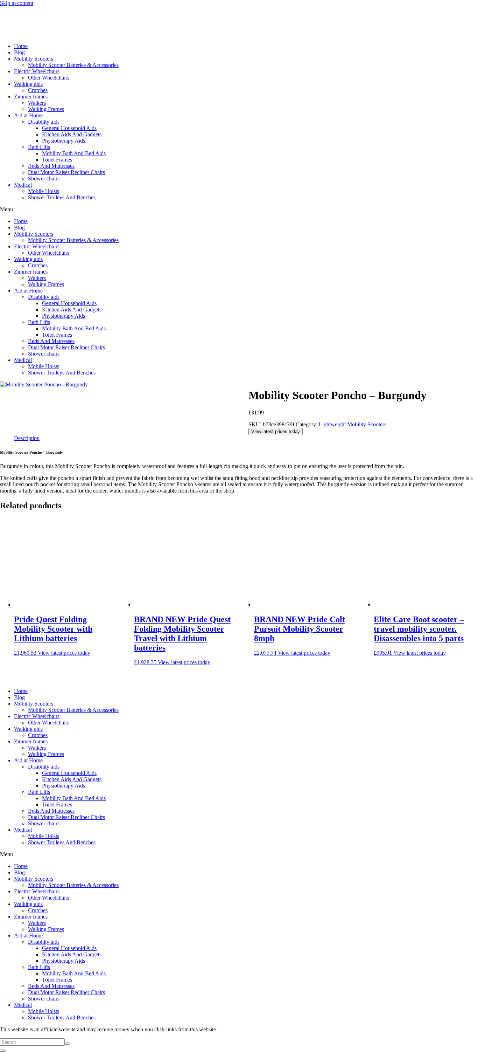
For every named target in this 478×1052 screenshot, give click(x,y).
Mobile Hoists (43, 191)
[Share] (455, 7)
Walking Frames (46, 109)
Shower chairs (43, 178)
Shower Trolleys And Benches (62, 197)
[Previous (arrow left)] (12, 526)
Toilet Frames (57, 160)
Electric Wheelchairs (36, 71)
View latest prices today (275, 431)
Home (21, 46)
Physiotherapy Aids (63, 141)
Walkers (37, 103)
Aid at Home (28, 115)
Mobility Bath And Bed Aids (74, 153)
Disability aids (43, 122)
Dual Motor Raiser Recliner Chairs (66, 172)
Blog (19, 52)
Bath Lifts (39, 147)
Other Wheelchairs (48, 78)
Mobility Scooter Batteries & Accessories (73, 65)
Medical (23, 185)
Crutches (38, 90)
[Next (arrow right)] (466, 526)
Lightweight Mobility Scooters (352, 424)
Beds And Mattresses (51, 166)
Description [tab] (27, 438)
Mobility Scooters (33, 59)
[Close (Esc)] (470, 7)
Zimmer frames (31, 96)
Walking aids (28, 84)
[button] (239, 209)
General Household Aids (69, 128)
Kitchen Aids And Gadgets (71, 134)
